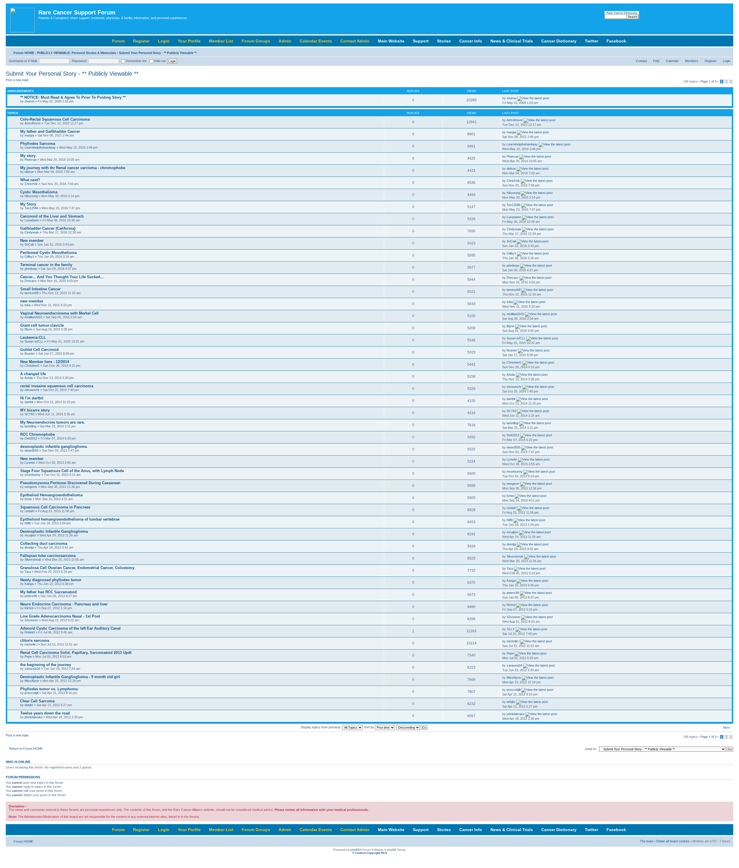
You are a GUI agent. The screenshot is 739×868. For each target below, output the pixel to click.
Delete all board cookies (673, 841)
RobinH (30, 632)
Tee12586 (31, 208)
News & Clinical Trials (511, 41)
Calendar (672, 61)
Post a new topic (17, 80)
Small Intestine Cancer (40, 289)
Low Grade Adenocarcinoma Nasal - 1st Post (60, 616)
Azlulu (29, 377)
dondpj (29, 547)
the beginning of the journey (45, 665)
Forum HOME (24, 53)
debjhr (29, 705)
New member (32, 240)
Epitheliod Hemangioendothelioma (51, 495)
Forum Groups (256, 41)
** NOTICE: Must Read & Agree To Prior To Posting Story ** (73, 97)
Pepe (28, 656)
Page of (708, 81)
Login (163, 41)
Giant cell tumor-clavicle (42, 325)
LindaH (29, 511)
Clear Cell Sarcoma (37, 701)
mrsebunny (32, 474)
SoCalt (29, 244)
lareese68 (31, 293)
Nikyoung (31, 196)
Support (421, 41)
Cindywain (32, 232)
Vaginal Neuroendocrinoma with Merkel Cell (59, 313)
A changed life (33, 374)
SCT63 (29, 414)
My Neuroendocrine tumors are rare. (52, 422)
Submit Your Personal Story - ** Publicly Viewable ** (158, 53)
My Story (28, 204)
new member (31, 301)
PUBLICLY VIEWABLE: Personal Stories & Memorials (76, 53)
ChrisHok (31, 184)
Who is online (18, 762)
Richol (29, 608)
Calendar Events (316, 41)
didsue (29, 171)
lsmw (28, 499)
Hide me (159, 61)
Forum (118, 41)
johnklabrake (33, 717)
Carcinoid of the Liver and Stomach (52, 216)
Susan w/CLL (34, 341)
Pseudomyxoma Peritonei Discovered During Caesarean (70, 483)
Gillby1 (29, 256)
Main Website (391, 41)
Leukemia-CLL (33, 337)
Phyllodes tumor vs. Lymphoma (49, 689)
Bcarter (30, 353)
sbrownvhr (32, 390)
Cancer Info (470, 41)
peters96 (31, 596)
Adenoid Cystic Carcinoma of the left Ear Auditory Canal (70, 628)
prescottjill (31, 693)
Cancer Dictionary (558, 41)
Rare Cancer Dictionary (621, 12)
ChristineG (32, 365)
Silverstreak (33, 559)
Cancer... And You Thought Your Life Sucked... (62, 277)
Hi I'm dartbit (31, 398)
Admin (285, 41)
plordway (31, 268)
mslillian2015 (33, 317)
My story (28, 156)
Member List (221, 41)
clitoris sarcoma (34, 640)
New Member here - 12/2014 (44, 362)
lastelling (30, 426)
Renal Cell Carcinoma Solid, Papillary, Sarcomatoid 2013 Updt (75, 652)
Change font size (726, 51)
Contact (641, 61)
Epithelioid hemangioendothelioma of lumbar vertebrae (70, 519)
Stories (444, 41)
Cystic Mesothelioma (38, 192)
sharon (29, 101)
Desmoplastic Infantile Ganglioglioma (54, 531)
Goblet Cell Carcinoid (39, 349)
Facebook (616, 41)
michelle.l (31, 644)
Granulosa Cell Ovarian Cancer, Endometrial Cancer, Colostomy (77, 568)
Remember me (136, 61)
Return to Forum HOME (26, 748)
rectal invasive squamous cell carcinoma (56, 386)
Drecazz (31, 281)
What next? (30, 180)
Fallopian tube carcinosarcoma (48, 555)
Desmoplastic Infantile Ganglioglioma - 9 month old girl (70, 677)
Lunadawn (32, 220)
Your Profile (189, 41)
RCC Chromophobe (37, 434)
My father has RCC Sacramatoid (48, 592)
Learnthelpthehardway (40, 147)
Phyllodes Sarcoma (37, 143)
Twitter (591, 41)
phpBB (354, 849)
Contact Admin (355, 41)
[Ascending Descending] (412, 727)
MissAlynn (32, 680)
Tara (28, 571)
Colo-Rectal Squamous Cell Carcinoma (55, 119)
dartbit (29, 402)
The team (646, 841)
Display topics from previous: (321, 727)
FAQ (656, 61)
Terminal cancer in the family (46, 265)
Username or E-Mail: (23, 61)
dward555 (31, 450)
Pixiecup (30, 159)
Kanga (29, 583)
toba (28, 305)
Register (141, 41)
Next (726, 727)
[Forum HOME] (22, 19)
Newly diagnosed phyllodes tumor (50, 580)
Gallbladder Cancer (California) (47, 228)
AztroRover (33, 123)
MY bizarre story (35, 410)
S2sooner (31, 620)
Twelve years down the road (45, 713)
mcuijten (30, 535)
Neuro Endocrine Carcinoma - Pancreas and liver (64, 604)
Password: (79, 61)
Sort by (369, 727)
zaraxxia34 (32, 668)
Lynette (30, 462)
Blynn (28, 329)
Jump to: (591, 749)
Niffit (28, 523)
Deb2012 (31, 438)
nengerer (31, 487)
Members (691, 61)
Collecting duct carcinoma (43, 543)
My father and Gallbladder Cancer (50, 131)
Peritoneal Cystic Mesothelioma (48, 252)
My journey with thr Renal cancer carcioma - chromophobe (72, 168)
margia (29, 135)
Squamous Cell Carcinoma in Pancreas (55, 507)
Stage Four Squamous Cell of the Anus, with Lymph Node (72, 471)
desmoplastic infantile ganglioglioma (53, 446)
